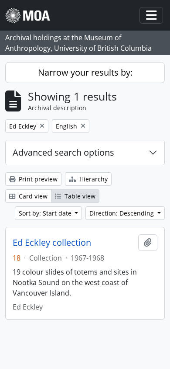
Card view (32, 196)
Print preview (37, 179)
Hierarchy (93, 179)
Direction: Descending (122, 213)
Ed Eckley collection (52, 242)
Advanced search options (63, 152)
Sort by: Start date (46, 213)
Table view (79, 196)
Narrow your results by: (85, 72)
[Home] (31, 15)
